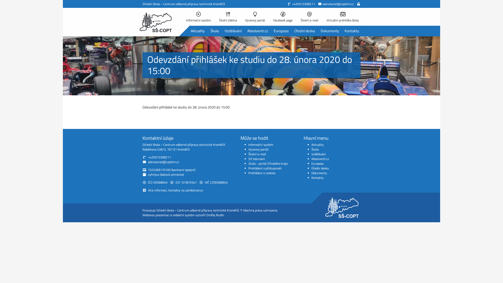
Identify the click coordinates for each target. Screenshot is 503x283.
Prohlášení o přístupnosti (265, 168)
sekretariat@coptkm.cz (338, 4)
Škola (214, 31)
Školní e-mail (257, 154)
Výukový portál (258, 149)
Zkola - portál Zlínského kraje (268, 163)
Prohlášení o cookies (261, 173)
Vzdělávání (233, 31)
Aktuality (198, 31)
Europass (281, 31)
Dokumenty (330, 31)
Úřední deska (304, 31)
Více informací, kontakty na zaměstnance (175, 190)
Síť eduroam (256, 158)
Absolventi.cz (257, 31)
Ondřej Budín (215, 215)
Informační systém (260, 144)
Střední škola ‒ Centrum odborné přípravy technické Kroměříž (197, 210)
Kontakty (352, 31)
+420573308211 (303, 4)
